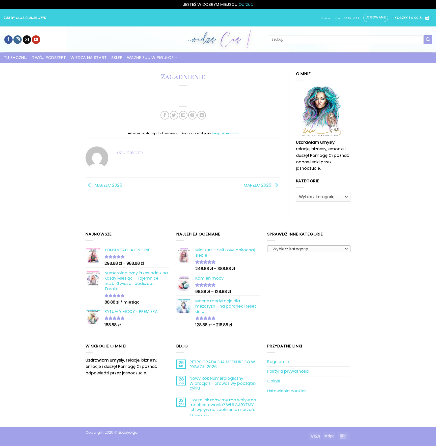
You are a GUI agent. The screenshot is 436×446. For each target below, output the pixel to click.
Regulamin (278, 362)
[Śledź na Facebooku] (8, 39)
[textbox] (307, 249)
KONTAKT (351, 17)
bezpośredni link (225, 133)
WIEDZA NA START (88, 58)
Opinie (273, 381)
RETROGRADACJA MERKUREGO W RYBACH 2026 (222, 364)
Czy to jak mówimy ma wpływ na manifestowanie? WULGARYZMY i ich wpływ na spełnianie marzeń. (222, 405)
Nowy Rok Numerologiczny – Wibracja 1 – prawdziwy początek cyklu (222, 383)
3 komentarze (211, 415)
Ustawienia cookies (286, 391)
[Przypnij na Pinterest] (192, 115)
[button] (375, 18)
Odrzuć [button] (245, 4)
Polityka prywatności (288, 371)
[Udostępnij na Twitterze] (174, 115)
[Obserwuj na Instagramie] (17, 39)
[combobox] (308, 248)
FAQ (337, 17)
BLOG (325, 17)
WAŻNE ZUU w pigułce (150, 58)
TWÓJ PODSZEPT (49, 58)
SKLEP (116, 58)
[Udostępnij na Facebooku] (164, 115)
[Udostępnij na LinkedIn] (201, 115)
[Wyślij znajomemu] (183, 115)
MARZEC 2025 (108, 185)
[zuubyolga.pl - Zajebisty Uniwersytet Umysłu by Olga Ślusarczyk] (218, 39)
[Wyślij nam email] (27, 39)
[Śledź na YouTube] (36, 39)
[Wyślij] (428, 39)
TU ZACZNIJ (16, 58)
